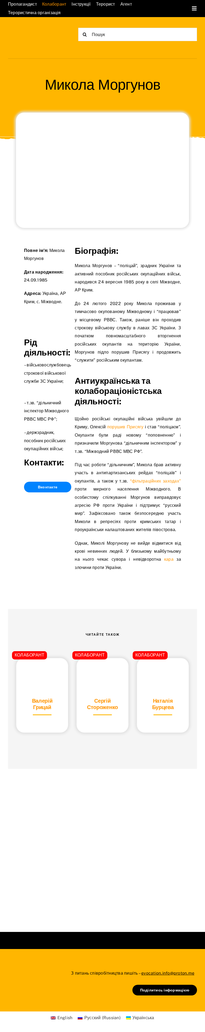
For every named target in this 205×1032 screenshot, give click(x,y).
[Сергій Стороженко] (102, 671)
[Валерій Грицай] (42, 671)
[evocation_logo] (32, 30)
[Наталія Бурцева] (162, 671)
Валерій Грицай (42, 704)
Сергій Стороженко (102, 704)
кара (169, 559)
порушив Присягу (125, 426)
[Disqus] (102, 843)
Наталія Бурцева (163, 704)
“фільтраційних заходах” (155, 481)
